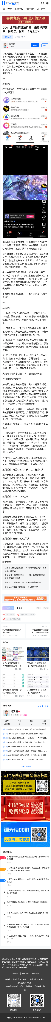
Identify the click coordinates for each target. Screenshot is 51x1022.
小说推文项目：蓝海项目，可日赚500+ (21, 587)
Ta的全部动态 (26, 766)
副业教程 (7, 9)
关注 (36, 45)
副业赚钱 (41, 9)
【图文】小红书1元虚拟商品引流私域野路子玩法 (23, 734)
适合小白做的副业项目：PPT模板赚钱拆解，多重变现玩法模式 (12, 665)
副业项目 (30, 9)
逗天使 (22, 1017)
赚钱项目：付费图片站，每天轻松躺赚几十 (23, 582)
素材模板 (18, 9)
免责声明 (35, 974)
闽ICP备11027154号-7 (36, 1017)
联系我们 (25, 974)
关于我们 (16, 974)
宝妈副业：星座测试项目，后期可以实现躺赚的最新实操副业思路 (37, 665)
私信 (45, 45)
